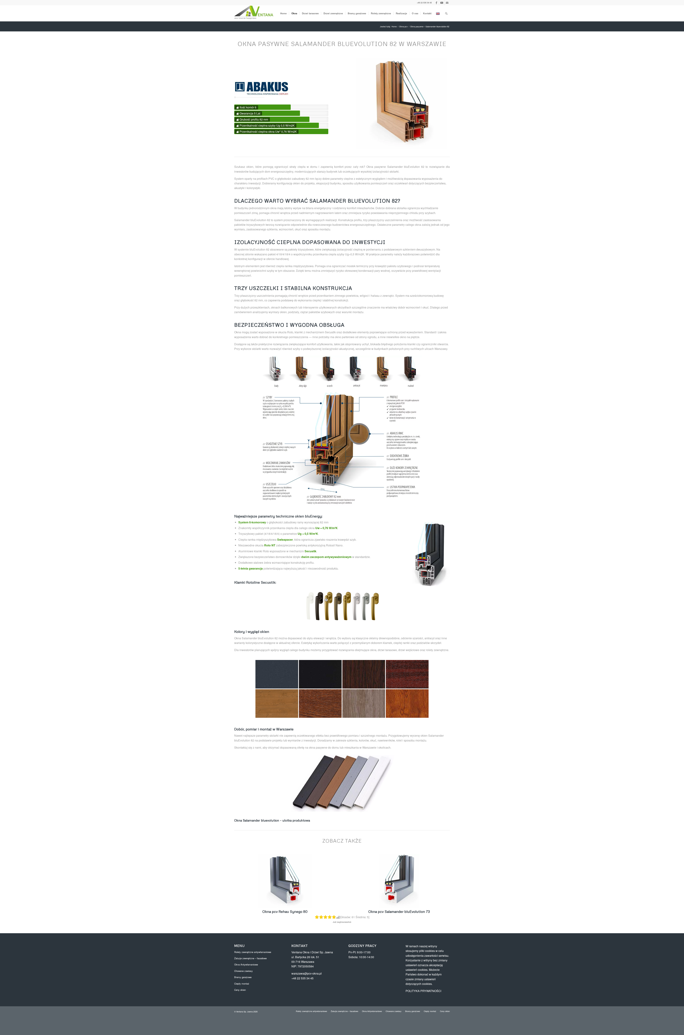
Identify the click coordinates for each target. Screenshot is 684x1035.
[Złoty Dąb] (407, 703)
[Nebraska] (276, 703)
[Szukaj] (446, 13)
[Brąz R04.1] (319, 606)
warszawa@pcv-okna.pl (306, 973)
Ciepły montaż (241, 983)
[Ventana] (253, 13)
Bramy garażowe (243, 977)
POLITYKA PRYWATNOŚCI (423, 991)
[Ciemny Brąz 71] (320, 674)
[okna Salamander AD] (399, 881)
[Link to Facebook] (436, 2)
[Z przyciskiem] (346, 606)
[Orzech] (320, 703)
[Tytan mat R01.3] (365, 606)
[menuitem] (283, 13)
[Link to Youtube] (441, 2)
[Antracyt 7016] (276, 674)
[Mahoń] (407, 674)
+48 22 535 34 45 (424, 2)
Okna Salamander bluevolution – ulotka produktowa (272, 820)
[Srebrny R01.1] (356, 606)
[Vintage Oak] (363, 703)
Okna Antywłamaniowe (246, 964)
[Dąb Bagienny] (363, 674)
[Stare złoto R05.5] (374, 606)
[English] (438, 13)
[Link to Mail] (447, 2)
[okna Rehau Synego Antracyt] (285, 881)
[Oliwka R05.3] (337, 606)
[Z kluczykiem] (328, 606)
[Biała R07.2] (309, 606)
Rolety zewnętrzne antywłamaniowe (252, 952)
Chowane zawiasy (243, 971)
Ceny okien (240, 989)
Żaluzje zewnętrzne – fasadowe (250, 958)
